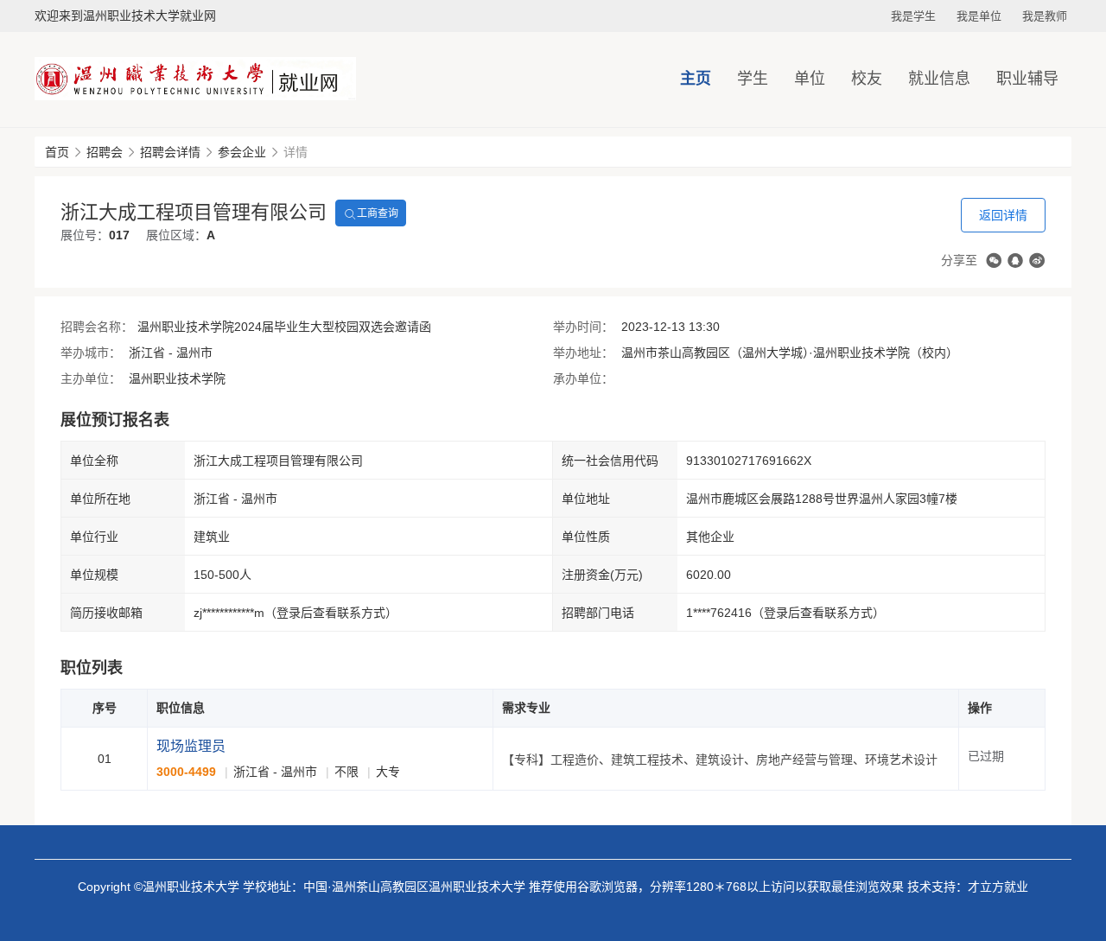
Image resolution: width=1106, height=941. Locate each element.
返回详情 (1003, 215)
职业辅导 (1027, 78)
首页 (57, 152)
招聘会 (104, 152)
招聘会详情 (170, 152)
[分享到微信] (993, 260)
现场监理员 (191, 746)
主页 (695, 78)
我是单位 (979, 16)
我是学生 (913, 16)
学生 (752, 78)
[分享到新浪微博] (1037, 260)
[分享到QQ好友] (1015, 260)
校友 (866, 78)
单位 (809, 78)
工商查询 (377, 213)
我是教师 (1044, 16)
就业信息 (939, 78)
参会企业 (242, 152)
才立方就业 (998, 886)
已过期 (986, 756)
